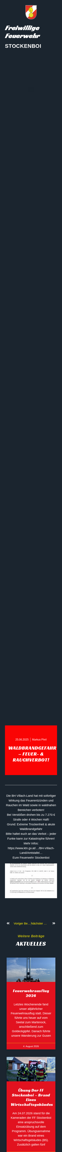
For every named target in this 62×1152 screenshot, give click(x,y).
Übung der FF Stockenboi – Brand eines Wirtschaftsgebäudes (32, 1097)
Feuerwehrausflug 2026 (31, 993)
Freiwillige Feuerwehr (22, 31)
